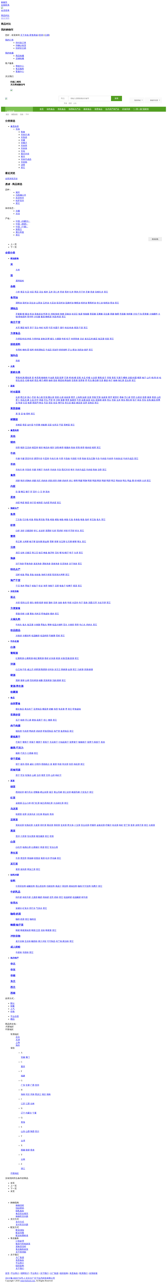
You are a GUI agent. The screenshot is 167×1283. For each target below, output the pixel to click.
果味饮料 (73, 886)
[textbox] (89, 98)
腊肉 (52, 614)
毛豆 (46, 403)
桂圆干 (56, 328)
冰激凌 (19, 636)
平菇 (61, 425)
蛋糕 (58, 636)
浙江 (23, 1168)
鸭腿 (80, 480)
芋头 (46, 400)
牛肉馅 (103, 458)
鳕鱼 (31, 519)
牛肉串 (110, 458)
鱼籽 (87, 519)
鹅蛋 (27, 503)
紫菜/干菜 (78, 328)
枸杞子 (58, 775)
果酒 (58, 658)
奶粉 (56, 897)
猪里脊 (35, 447)
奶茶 (22, 919)
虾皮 (41, 586)
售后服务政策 (22, 1249)
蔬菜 (12, 386)
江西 (28, 1103)
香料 (28, 414)
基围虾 (48, 531)
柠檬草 (93, 825)
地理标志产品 (74, 109)
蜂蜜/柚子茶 (16, 924)
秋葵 (20, 403)
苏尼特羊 (20, 198)
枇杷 (32, 380)
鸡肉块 (44, 480)
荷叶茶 (43, 825)
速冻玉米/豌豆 (91, 339)
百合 (36, 328)
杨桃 (51, 380)
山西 (28, 1131)
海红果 (121, 380)
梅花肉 (46, 447)
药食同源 (126, 109)
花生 (41, 292)
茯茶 (52, 836)
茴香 (144, 397)
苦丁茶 (127, 825)
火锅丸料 (15, 619)
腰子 (28, 492)
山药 (159, 397)
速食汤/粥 (45, 339)
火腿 (27, 614)
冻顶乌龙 (31, 814)
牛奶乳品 (15, 891)
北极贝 (28, 553)
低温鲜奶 (44, 636)
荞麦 (62, 292)
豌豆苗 (79, 403)
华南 (12, 975)
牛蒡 (79, 400)
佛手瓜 (61, 403)
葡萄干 (25, 742)
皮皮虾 (42, 531)
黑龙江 (38, 1094)
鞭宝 (23, 492)
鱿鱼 (22, 575)
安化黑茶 (31, 836)
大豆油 (53, 303)
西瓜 (36, 380)
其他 (12, 436)
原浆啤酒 (47, 680)
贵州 (37, 1085)
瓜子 (18, 720)
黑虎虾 (60, 531)
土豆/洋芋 (34, 400)
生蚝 (22, 553)
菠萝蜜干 (73, 742)
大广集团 (20, 1257)
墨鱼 (27, 575)
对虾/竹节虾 (69, 531)
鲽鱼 (57, 519)
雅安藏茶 (40, 836)
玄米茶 (64, 825)
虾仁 (36, 531)
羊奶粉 (25, 952)
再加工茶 (31, 869)
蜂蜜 (18, 930)
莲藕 (41, 400)
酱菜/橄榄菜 (46, 317)
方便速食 (15, 608)
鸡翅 (18, 480)
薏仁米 (56, 292)
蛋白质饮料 (40, 886)
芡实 (22, 775)
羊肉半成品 (26, 159)
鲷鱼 (66, 519)
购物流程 (20, 1205)
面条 (86, 602)
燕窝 (18, 361)
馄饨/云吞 (24, 602)
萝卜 (18, 400)
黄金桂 (46, 814)
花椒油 (68, 314)
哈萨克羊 (20, 200)
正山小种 (26, 803)
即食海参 (29, 564)
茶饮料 (65, 886)
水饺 (18, 602)
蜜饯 (34, 720)
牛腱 (22, 458)
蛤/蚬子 (65, 553)
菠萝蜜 (81, 380)
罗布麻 (53, 858)
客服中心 (20, 71)
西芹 (73, 397)
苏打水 (32, 908)
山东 (23, 1131)
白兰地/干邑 (21, 669)
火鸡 (144, 480)
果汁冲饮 (42, 941)
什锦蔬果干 (63, 742)
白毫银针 (35, 847)
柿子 (111, 380)
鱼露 (80, 314)
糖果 (18, 753)
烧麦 (46, 602)
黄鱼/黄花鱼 (39, 519)
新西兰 (19, 229)
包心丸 (82, 625)
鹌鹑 (139, 480)
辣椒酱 (86, 314)
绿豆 (32, 292)
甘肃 (28, 1085)
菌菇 (22, 328)
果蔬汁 (58, 886)
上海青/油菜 (81, 397)
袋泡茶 (23, 869)
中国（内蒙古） (23, 221)
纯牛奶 (19, 897)
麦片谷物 (20, 941)
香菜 (154, 397)
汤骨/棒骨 (59, 447)
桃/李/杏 (155, 378)
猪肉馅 (88, 447)
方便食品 (15, 333)
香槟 (46, 658)
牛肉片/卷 (54, 458)
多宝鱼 (93, 519)
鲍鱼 (45, 553)
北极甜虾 (29, 531)
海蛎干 (51, 586)
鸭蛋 (22, 503)
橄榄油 (77, 303)
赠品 (12, 1019)
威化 (32, 764)
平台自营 (14, 1016)
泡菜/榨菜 (56, 317)
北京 (18, 1037)
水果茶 (152, 825)
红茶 (12, 797)
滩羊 (18, 192)
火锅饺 (71, 625)
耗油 (32, 314)
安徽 (23, 1057)
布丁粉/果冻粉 (62, 941)
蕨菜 (149, 397)
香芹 (110, 397)
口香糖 (30, 753)
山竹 (149, 378)
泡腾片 (94, 886)
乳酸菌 (52, 636)
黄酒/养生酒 (16, 686)
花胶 (57, 586)
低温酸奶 (35, 636)
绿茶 (12, 786)
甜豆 (51, 403)
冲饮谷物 (15, 936)
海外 (18, 1045)
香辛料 (30, 317)
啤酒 (12, 675)
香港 (32, 1150)
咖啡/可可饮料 (84, 886)
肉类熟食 (75, 339)
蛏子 (71, 553)
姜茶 (132, 825)
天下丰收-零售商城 (29, 35)
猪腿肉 (67, 447)
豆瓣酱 (100, 314)
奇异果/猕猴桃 (40, 378)
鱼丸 (99, 519)
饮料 (12, 880)
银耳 (27, 328)
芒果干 (19, 742)
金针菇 (30, 425)
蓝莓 (79, 378)
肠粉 (51, 602)
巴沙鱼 (25, 519)
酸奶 (40, 897)
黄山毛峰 (58, 792)
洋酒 (12, 664)
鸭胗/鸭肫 (96, 480)
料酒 (45, 314)
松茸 (46, 328)
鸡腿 (34, 480)
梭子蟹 (32, 541)
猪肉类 (19, 731)
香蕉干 (46, 742)
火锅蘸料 (153, 314)
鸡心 (71, 480)
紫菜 (75, 586)
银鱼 (82, 519)
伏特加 (50, 669)
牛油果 (51, 378)
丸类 (76, 553)
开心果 (28, 720)
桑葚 (106, 380)
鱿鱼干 (35, 586)
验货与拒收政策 (23, 1244)
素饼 (55, 764)
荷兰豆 (68, 403)
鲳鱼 (52, 519)
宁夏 (34, 1113)
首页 (42, 109)
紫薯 (63, 400)
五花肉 (28, 447)
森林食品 (87, 109)
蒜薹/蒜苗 (85, 400)
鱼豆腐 (101, 339)
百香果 (74, 380)
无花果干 (54, 742)
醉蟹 (75, 541)
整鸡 (22, 480)
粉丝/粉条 (69, 328)
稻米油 (84, 303)
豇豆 (25, 403)
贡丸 (65, 625)
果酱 (112, 314)
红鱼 (71, 519)
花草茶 (14, 819)
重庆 (23, 1066)
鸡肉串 (65, 480)
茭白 (109, 400)
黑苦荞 (23, 858)
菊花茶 (50, 825)
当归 (39, 775)
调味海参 (46, 564)
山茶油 (39, 303)
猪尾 (94, 447)
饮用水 (14, 902)
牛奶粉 (19, 952)
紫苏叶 (116, 397)
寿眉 (42, 847)
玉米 (51, 292)
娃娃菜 (67, 397)
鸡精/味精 (55, 314)
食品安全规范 (22, 1213)
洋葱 (58, 400)
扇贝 (18, 553)
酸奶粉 (34, 941)
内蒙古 (29, 1113)
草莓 (109, 378)
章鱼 (32, 575)
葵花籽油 (60, 303)
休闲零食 (15, 703)
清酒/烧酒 (88, 669)
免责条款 (20, 1260)
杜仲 (47, 858)
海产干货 (15, 580)
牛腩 (18, 458)
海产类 (57, 731)
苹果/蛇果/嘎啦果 (23, 378)
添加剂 (55, 350)
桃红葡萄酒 (38, 658)
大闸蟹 (25, 541)
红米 (71, 292)
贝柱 (57, 553)
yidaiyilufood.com (27, 1281)
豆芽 (85, 403)
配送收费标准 (22, 1235)
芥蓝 (34, 397)
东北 (12, 981)
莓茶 (43, 858)
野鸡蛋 (53, 503)
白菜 (61, 397)
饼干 (18, 764)
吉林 (32, 1103)
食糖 (62, 314)
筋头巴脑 (91, 458)
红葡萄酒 (20, 658)
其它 (23, 167)
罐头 (52, 339)
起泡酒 (52, 658)
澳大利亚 (20, 232)
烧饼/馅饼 (38, 602)
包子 (81, 602)
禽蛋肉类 (14, 114)
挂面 (107, 339)
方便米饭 (36, 339)
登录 (41, 35)
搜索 (116, 98)
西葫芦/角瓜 (37, 403)
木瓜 (83, 378)
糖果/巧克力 (16, 747)
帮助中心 (20, 66)
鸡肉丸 (89, 625)
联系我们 (83, 1273)
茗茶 (12, 781)
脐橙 (70, 103)
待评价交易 (21, 48)
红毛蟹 (69, 541)
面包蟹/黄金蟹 (42, 541)
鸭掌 (90, 480)
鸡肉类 (39, 731)
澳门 (28, 1057)
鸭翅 (104, 480)
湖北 (44, 1094)
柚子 (144, 378)
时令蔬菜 (15, 391)
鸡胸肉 (28, 480)
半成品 (48, 350)
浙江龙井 (67, 792)
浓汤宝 (74, 314)
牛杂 (98, 458)
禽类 (12, 475)
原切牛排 (29, 458)
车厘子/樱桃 (121, 378)
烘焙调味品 (39, 350)
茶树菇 (67, 425)
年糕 (64, 339)
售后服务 (20, 69)
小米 (18, 292)
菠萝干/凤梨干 (93, 742)
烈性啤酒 (34, 680)
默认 (12, 1003)
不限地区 (14, 1173)
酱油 (27, 314)
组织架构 (20, 1266)
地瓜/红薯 (24, 400)
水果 (12, 366)
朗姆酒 (64, 669)
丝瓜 (55, 403)
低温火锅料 (57, 625)
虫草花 (55, 425)
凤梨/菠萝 (59, 378)
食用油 (14, 297)
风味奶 (46, 897)
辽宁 (23, 1113)
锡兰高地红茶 (46, 803)
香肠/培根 (20, 614)
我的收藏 (9, 53)
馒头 (32, 602)
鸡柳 (59, 480)
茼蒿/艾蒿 (96, 397)
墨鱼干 (28, 586)
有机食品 (61, 109)
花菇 (49, 425)
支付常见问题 (22, 1224)
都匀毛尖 (29, 792)
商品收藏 (20, 56)
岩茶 (24, 814)
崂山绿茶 (44, 792)
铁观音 (19, 814)
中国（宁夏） (22, 227)
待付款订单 (21, 43)
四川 (37, 1131)
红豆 (27, 292)
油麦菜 (104, 397)
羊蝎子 (24, 143)
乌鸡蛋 (46, 503)
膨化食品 (20, 709)
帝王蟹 (19, 541)
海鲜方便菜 (46, 575)
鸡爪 (39, 480)
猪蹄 (22, 447)
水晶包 (75, 602)
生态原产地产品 (112, 109)
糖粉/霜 (25, 350)
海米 (22, 586)
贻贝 (41, 553)
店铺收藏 (20, 58)
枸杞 (41, 328)
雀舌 (51, 792)
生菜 (18, 397)
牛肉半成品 (128, 458)
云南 (23, 1159)
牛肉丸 (19, 625)
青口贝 (35, 553)
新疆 (28, 1150)
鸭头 (125, 480)
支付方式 (20, 1222)
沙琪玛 (37, 764)
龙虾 (22, 531)
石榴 (27, 380)
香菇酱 (93, 314)
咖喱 (117, 314)
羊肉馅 (24, 162)
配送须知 (20, 1230)
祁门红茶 (35, 803)
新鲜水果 (15, 372)
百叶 (35, 492)
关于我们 (20, 1268)
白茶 (12, 841)
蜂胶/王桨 (35, 930)
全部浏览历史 (11, 179)
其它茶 (14, 863)
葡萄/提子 (102, 378)
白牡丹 (19, 847)
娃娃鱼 (37, 575)
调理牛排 (38, 458)
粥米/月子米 (79, 292)
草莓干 (32, 742)
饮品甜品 (15, 630)
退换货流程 (21, 1246)
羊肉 (21, 114)
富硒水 (19, 908)
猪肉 (12, 442)
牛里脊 (46, 458)
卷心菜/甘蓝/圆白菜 (45, 397)
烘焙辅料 (63, 350)
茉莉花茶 (20, 825)
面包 (22, 764)
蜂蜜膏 (48, 930)
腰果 (50, 720)
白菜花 (139, 397)
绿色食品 (51, 109)
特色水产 (15, 569)
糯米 (46, 292)
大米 (74, 103)
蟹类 (12, 536)
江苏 (23, 1103)
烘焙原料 (15, 344)
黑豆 (36, 292)
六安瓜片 (84, 792)
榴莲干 (39, 742)
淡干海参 (20, 564)
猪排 (41, 447)
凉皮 (82, 339)
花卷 (55, 602)
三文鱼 (19, 519)
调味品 (14, 308)
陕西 (32, 1131)
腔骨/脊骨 (80, 447)
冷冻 (18, 214)
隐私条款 (20, 1211)
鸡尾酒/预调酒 (40, 669)
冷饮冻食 (14, 591)
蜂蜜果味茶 (25, 930)
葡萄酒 (14, 653)
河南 (32, 1094)
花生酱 (106, 314)
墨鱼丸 (44, 625)
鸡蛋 (18, 503)
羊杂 (23, 151)
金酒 (70, 669)
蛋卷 (27, 764)
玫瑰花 (28, 775)
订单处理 (20, 1241)
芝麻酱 (19, 314)
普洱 (18, 836)
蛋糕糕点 (45, 764)
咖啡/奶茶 (15, 913)
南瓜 (139, 400)
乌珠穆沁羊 (21, 195)
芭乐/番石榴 (93, 380)
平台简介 (20, 1263)
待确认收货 (21, 45)
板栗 (30, 403)
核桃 (22, 720)
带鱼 (47, 519)
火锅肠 (37, 625)
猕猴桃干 (82, 742)
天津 (18, 1040)
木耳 (18, 328)
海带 (45, 586)
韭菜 (89, 397)
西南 (12, 993)
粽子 (68, 339)
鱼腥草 (73, 400)
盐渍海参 (64, 564)
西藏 (23, 1150)
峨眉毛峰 (75, 792)
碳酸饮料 (31, 886)
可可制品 (51, 941)
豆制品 (91, 403)
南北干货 (15, 322)
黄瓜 (123, 400)
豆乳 (52, 897)
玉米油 (46, 303)
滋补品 (14, 355)
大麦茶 (36, 825)
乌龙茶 (14, 808)
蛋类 (12, 497)
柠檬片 (108, 825)
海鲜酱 (129, 314)
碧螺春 (36, 792)
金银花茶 (101, 825)
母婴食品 (98, 109)
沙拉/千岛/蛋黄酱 (141, 314)
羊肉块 (24, 148)
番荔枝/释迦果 (64, 380)
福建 (23, 1076)
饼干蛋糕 (15, 758)
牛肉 (12, 453)
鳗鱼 (61, 519)
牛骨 (79, 458)
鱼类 (12, 514)
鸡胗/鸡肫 (52, 480)
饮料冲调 (14, 875)
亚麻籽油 (69, 303)
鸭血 (129, 480)
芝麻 (88, 292)
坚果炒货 (15, 714)
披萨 (86, 350)
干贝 (18, 586)
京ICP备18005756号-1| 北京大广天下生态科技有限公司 (30, 1278)
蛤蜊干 (69, 586)
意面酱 (123, 314)
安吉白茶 (54, 847)
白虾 (18, 531)
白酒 (12, 647)
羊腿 (23, 140)
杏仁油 (100, 303)
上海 (18, 1042)
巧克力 (23, 753)
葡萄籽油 (92, 303)
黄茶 (18, 869)
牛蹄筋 (73, 458)
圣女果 (128, 380)
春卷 (65, 602)
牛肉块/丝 (118, 458)
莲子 (32, 328)
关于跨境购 (21, 1252)
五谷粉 (28, 941)
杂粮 (12, 286)
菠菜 (57, 397)
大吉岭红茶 (58, 803)
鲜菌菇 (14, 419)
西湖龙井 (20, 792)
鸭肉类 (32, 731)
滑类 (77, 625)
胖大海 (70, 825)
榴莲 (139, 378)
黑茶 (12, 830)
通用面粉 (20, 281)
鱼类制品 (65, 731)
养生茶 (14, 852)
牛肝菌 (37, 425)
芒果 (66, 378)
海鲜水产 (14, 508)
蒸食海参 (55, 564)
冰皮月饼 (102, 602)
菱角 (104, 400)
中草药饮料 (21, 886)
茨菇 (114, 400)
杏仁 (45, 720)
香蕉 (114, 378)
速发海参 (37, 564)
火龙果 (94, 378)
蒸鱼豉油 (38, 314)
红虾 (54, 531)
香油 (112, 303)
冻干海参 (73, 564)
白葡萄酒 (29, 658)
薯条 (32, 614)
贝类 (12, 547)
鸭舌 (113, 480)
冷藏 (18, 211)
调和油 (19, 303)
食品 (12, 698)
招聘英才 (25, 1273)
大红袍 (39, 814)
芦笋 (51, 400)
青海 (23, 1122)
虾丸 (77, 531)
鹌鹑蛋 (40, 503)
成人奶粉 (15, 946)
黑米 (67, 292)
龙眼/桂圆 (132, 378)
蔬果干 (40, 720)
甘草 (48, 775)
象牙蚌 (51, 553)
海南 (23, 1094)
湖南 (48, 1094)
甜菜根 (99, 400)
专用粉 (19, 350)
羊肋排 (24, 137)
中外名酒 (14, 641)
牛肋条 (67, 458)
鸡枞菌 (44, 425)
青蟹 (56, 541)
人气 (12, 1009)
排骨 (18, 447)
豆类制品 (37, 709)
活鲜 (18, 575)
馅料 (32, 350)
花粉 (43, 930)
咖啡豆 (33, 919)
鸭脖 (108, 480)
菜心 (29, 397)
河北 (28, 1094)
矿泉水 (25, 908)
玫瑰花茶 (29, 825)
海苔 (56, 709)
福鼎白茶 (26, 847)
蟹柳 (49, 625)
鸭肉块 (119, 480)
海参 (12, 558)
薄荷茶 (57, 825)
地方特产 (14, 958)
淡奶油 (80, 350)
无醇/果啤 (56, 680)
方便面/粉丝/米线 (23, 339)
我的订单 (9, 40)
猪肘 (52, 447)
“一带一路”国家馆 (141, 109)
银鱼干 (62, 586)
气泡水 (39, 908)
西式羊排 (25, 154)
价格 (12, 1011)
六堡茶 (23, 836)
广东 (23, 1085)
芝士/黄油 (72, 350)
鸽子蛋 (33, 503)
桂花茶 (115, 825)
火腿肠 (58, 339)
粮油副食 (14, 258)
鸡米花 (37, 614)
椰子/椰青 (43, 380)
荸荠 (67, 400)
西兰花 (23, 397)
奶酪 (51, 709)
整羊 (23, 156)
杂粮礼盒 (99, 292)
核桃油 (106, 303)
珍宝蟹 (62, 541)
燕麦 (92, 292)
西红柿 (129, 400)
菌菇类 (45, 709)
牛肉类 (25, 731)
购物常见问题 (22, 1216)
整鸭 (76, 480)
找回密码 (20, 1208)
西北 (12, 987)
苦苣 (133, 397)
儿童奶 (34, 897)
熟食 (23, 132)
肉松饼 (77, 764)
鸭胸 (85, 480)
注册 (47, 35)
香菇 (24, 425)
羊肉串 (24, 145)
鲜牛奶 (84, 897)
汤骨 (23, 165)
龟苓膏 (61, 709)
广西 (32, 1085)
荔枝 (55, 380)
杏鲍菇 (19, 425)
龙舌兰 (57, 669)
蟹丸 (79, 541)
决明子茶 (139, 825)
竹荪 (51, 328)
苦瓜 (144, 400)
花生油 (32, 303)
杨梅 (115, 380)
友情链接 (93, 1273)
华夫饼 (65, 764)
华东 (12, 969)
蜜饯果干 (15, 736)
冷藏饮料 (26, 636)
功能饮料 (50, 886)
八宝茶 (77, 825)
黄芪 (43, 775)
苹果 (65, 103)
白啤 (27, 680)
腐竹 (62, 328)
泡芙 (71, 764)
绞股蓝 (37, 858)
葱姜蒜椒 (15, 408)
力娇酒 (80, 669)
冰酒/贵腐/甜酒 (67, 658)
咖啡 (18, 919)
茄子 (135, 400)
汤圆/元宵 (92, 602)
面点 (12, 597)
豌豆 (73, 403)
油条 (60, 602)
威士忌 (30, 669)
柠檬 (88, 378)
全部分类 (10, 111)
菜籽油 (25, 303)
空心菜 (127, 397)
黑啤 (18, 680)
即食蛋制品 (48, 731)
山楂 (34, 775)
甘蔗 (101, 380)
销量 (12, 1006)
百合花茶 (85, 825)
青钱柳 (30, 858)
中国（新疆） (22, 224)
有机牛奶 (26, 897)
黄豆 (22, 292)
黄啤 (22, 680)
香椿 (122, 397)
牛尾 (61, 458)
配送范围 (20, 1233)
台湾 (23, 1141)
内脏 (12, 486)
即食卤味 (45, 614)
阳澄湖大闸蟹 (58, 575)
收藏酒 (14, 692)
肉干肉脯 (15, 725)
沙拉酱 (37, 317)
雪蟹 (52, 541)
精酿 (41, 680)
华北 (12, 963)
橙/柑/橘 (72, 378)
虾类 (12, 525)
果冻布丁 (29, 709)
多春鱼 (77, 519)
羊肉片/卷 (25, 134)
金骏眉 (19, 803)
